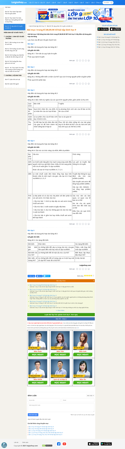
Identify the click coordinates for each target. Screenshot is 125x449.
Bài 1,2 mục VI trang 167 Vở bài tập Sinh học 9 (42, 430)
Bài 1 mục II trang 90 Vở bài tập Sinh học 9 (42, 285)
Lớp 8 (54, 3)
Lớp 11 (36, 3)
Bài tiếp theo (61, 281)
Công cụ (98, 3)
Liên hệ (16, 442)
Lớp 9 (48, 3)
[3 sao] (89, 276)
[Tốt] (86, 60)
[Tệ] (80, 60)
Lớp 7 (59, 3)
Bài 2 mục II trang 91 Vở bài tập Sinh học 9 (42, 289)
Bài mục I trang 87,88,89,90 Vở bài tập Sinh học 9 (51, 29)
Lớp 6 (65, 3)
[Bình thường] (83, 60)
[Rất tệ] (77, 60)
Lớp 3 (82, 3)
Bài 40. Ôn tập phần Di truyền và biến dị (59, 26)
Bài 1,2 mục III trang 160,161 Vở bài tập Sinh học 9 (109, 47)
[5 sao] (93, 276)
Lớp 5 (71, 3)
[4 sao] (91, 276)
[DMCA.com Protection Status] (47, 446)
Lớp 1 (93, 3)
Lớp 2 (87, 3)
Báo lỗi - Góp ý (61, 319)
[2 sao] (87, 276)
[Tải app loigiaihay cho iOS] (115, 29)
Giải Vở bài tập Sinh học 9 (37, 26)
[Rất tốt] (89, 60)
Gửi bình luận (33, 414)
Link (78, 328)
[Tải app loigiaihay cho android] (103, 29)
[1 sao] (85, 276)
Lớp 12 (31, 3)
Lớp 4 (76, 3)
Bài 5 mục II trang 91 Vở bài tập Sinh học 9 (42, 306)
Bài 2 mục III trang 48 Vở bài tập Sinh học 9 (41, 428)
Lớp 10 (42, 3)
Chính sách (25, 442)
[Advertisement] (109, 75)
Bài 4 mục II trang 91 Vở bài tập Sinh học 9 (42, 301)
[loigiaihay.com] (19, 3)
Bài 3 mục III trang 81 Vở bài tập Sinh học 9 (41, 427)
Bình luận (32, 276)
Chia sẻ (40, 276)
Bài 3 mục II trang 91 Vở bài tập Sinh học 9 (42, 295)
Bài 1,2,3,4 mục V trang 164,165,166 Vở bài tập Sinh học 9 (46, 432)
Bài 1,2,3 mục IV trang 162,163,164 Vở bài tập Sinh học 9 (45, 434)
